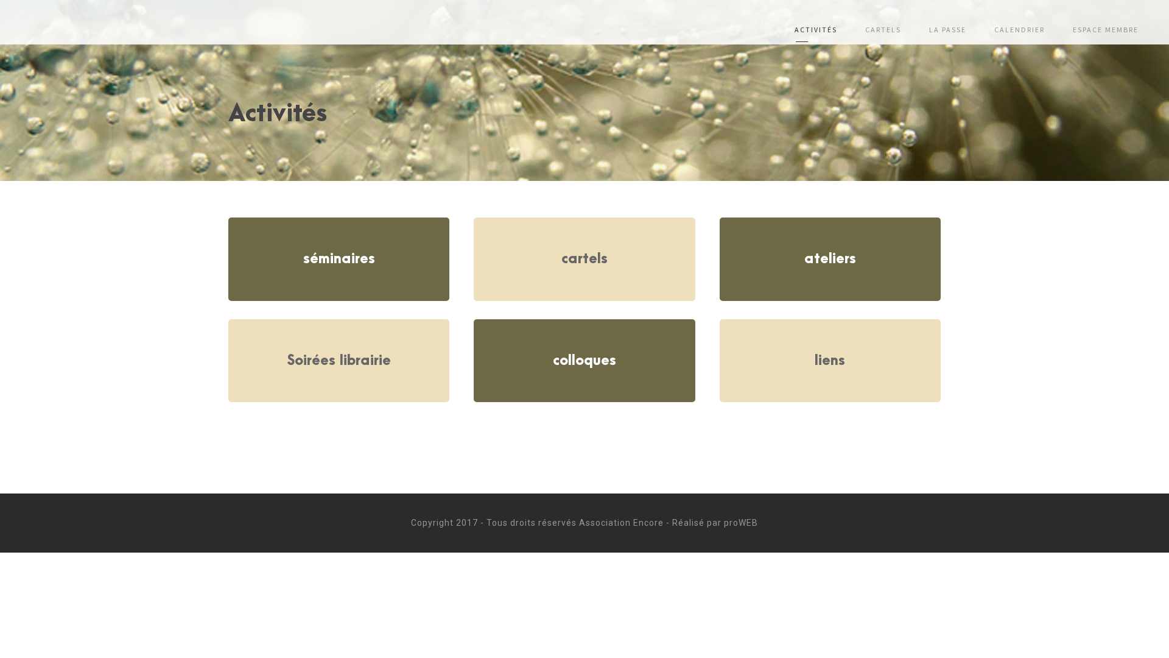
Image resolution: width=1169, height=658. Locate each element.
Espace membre (1106, 29)
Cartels (883, 29)
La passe (947, 29)
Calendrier (1019, 29)
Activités (816, 29)
